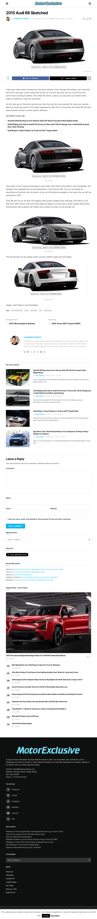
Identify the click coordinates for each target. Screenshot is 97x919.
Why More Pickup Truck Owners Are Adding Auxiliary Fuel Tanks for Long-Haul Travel (45, 672)
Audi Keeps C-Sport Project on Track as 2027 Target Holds (32, 130)
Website (53, 509)
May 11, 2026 (51, 375)
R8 (40, 310)
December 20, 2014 (40, 19)
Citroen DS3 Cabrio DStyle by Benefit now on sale (34, 580)
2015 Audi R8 (17, 310)
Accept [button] (45, 916)
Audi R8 (34, 310)
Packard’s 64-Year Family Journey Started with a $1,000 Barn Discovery (39, 701)
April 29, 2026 (51, 396)
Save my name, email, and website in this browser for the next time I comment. (39, 519)
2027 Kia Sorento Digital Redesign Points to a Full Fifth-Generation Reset (35, 655)
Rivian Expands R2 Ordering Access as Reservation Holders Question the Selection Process (47, 694)
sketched (47, 310)
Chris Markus (39, 375)
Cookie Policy (11, 882)
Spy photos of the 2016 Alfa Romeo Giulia (29, 572)
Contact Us (10, 878)
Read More (55, 916)
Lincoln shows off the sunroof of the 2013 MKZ (40, 577)
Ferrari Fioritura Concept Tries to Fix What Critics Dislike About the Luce (39, 687)
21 (62, 396)
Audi (51, 19)
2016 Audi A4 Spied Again (22, 723)
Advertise (9, 875)
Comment (10, 468)
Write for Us (10, 892)
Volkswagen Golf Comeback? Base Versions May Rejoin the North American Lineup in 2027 (47, 680)
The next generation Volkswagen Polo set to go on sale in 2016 (39, 569)
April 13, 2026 (51, 414)
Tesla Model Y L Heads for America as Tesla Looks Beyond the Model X (39, 709)
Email (9, 508)
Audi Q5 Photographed (22, 575)
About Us (9, 872)
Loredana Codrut (21, 19)
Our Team (9, 885)
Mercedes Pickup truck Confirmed (25, 716)
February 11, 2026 (52, 437)
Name (9, 498)
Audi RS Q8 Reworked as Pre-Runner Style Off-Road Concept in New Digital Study (43, 121)
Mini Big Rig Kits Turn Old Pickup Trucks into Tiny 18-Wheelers (36, 665)
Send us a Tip (11, 889)
